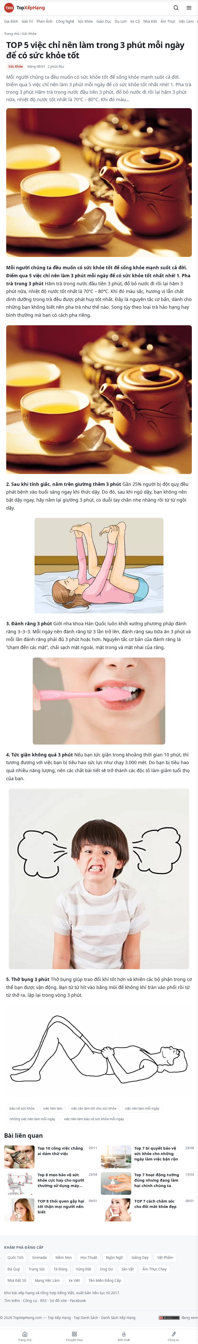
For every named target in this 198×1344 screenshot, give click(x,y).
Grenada (39, 1257)
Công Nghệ (65, 21)
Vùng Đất (83, 1269)
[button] (176, 8)
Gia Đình (11, 21)
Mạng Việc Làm (47, 1280)
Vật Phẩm (165, 1257)
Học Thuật (88, 1257)
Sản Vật (127, 1269)
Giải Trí (27, 21)
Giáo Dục (103, 21)
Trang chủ (11, 33)
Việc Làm (186, 21)
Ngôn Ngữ (114, 1257)
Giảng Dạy (139, 1257)
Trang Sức (37, 1269)
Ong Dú (106, 1269)
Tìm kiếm (12, 1300)
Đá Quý (13, 1269)
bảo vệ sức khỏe (22, 1108)
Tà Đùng (60, 1269)
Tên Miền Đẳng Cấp (105, 1280)
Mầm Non (63, 1257)
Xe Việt (74, 1280)
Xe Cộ (135, 21)
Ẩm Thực (168, 21)
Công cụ (30, 1300)
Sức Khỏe (85, 21)
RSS (43, 1300)
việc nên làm (52, 1108)
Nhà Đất (150, 21)
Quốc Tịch (15, 1257)
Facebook (78, 1300)
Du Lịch (121, 21)
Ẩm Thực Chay (155, 1269)
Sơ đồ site (58, 1300)
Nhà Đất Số (16, 1280)
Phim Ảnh (44, 21)
